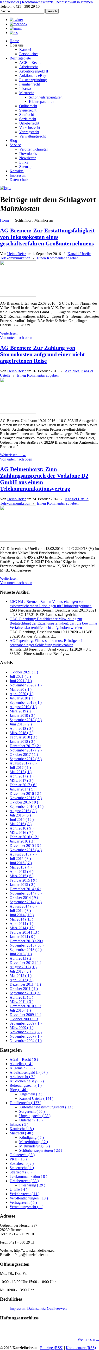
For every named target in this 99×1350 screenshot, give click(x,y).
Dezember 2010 (25, 1006)
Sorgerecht (32, 1111)
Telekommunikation (15, 258)
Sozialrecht (22, 1163)
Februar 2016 (24, 837)
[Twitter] (16, 20)
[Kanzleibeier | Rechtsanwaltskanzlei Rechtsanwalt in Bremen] (5, 188)
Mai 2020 (20, 689)
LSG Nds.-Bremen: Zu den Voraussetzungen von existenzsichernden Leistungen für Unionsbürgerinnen (51, 603)
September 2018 (26, 720)
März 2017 (21, 780)
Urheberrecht (24, 1181)
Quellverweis (57, 1308)
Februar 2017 (23, 785)
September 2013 (26, 950)
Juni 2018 (21, 724)
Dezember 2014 (25, 889)
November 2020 (26, 685)
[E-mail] (16, 28)
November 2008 (26, 1032)
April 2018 (21, 728)
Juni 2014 (22, 915)
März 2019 (21, 711)
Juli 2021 (20, 676)
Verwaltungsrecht (26, 1207)
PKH (18, 1159)
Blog (19, 1090)
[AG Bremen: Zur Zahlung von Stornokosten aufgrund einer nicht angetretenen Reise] (18, 412)
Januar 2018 (22, 741)
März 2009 (21, 1028)
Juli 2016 (20, 815)
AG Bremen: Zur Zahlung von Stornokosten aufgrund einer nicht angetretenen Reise (42, 354)
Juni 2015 (21, 863)
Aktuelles (72, 371)
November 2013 (26, 945)
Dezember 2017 (25, 746)
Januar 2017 (22, 789)
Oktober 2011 (24, 989)
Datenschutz (36, 1308)
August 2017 (23, 763)
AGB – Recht (24, 1059)
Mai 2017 (20, 772)
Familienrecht (25, 1103)
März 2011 (21, 1002)
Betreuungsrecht (26, 1085)
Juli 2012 (20, 971)
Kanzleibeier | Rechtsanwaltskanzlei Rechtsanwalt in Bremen (46, 2)
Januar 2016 (22, 841)
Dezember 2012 (25, 963)
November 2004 (26, 1041)
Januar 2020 (22, 698)
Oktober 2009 (24, 1019)
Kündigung (31, 1137)
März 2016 (21, 832)
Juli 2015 (20, 858)
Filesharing (32, 1185)
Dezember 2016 (25, 793)
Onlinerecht (22, 1155)
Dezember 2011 (25, 984)
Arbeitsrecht (22, 1077)
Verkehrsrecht (24, 1194)
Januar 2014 (22, 937)
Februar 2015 (23, 880)
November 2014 (26, 893)
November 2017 (26, 750)
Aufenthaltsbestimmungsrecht (46, 1107)
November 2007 (26, 1036)
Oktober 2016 (24, 802)
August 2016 (23, 811)
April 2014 (21, 924)
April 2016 (21, 828)
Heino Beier (16, 254)
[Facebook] (18, 24)
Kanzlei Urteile (79, 254)
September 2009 (26, 1023)
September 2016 (26, 806)
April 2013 (21, 958)
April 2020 (21, 694)
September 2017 (26, 759)
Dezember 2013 (26, 941)
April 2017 (21, 776)
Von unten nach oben (16, 338)
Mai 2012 (20, 976)
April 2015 (21, 871)
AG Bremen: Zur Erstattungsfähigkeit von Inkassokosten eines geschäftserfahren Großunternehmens (47, 237)
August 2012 (23, 967)
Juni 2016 (22, 819)
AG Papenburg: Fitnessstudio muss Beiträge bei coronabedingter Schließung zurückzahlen (46, 643)
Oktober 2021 (24, 672)
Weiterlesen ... (88, 1339)
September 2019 (26, 702)
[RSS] (14, 33)
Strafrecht (20, 1172)
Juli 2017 (20, 767)
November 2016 (26, 798)
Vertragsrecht (23, 1202)
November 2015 (26, 850)
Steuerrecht (22, 1168)
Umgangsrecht (34, 1116)
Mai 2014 (21, 919)
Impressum (18, 1308)
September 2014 (26, 902)
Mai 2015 (20, 867)
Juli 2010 (20, 1010)
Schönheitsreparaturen (40, 1150)
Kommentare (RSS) (81, 1348)
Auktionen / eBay (27, 1081)
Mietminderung (34, 1146)
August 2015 (23, 854)
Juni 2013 (21, 954)
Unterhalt (31, 1120)
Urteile (18, 1189)
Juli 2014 (20, 911)
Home (4, 220)
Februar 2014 (24, 932)
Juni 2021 (21, 681)
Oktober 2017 (24, 754)
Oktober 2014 (24, 898)
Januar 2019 (22, 715)
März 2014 (22, 928)
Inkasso (19, 1124)
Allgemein (22, 1068)
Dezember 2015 (25, 845)
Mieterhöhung (33, 1142)
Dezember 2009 (25, 1015)
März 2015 (21, 876)
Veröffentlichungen (29, 1198)
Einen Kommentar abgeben (58, 258)
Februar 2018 (23, 737)
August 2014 (23, 906)
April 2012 (21, 980)
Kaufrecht (22, 1129)
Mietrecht (21, 1133)
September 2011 (25, 993)
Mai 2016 (20, 824)
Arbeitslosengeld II (29, 1072)
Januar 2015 (22, 884)
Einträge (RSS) (51, 1348)
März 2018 (21, 733)
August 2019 (23, 707)
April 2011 (21, 997)
